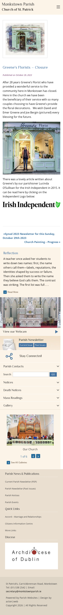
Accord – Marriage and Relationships (23, 517)
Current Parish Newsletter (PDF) (21, 482)
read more (13, 292)
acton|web (12, 601)
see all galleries (19, 462)
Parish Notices (12, 495)
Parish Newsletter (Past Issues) (20, 489)
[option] (30, 433)
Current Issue (26, 345)
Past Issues (40, 345)
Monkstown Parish (18, 6)
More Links (10, 530)
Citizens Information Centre (19, 524)
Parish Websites (29, 597)
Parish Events (11, 502)
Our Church (30, 449)
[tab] (30, 366)
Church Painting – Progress (41, 242)
